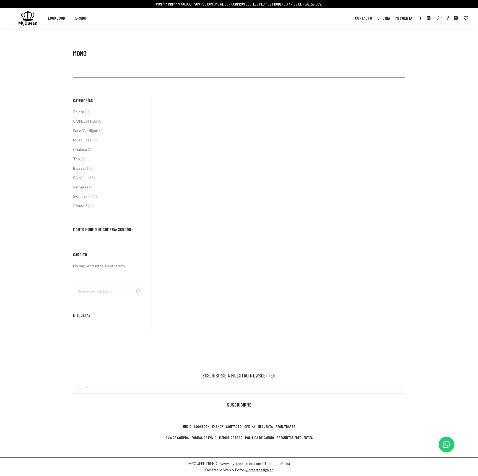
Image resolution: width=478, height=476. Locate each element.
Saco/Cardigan (85, 130)
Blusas (78, 168)
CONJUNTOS (85, 121)
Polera (78, 111)
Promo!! (80, 205)
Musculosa (82, 140)
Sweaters (81, 196)
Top (76, 158)
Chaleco (80, 149)
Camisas (80, 177)
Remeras (80, 187)
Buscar (137, 291)
